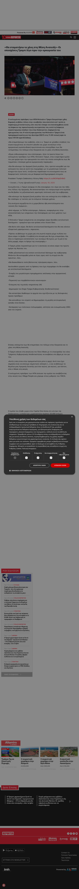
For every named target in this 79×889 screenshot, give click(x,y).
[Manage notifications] (3, 885)
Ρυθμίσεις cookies (15, 449)
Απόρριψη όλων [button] (39, 465)
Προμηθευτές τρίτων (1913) (27, 434)
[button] (20, 470)
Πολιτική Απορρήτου (29, 449)
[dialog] (39, 444)
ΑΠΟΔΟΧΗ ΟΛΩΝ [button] (60, 465)
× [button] (72, 416)
